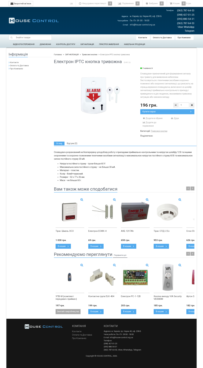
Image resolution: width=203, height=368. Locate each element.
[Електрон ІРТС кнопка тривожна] (97, 96)
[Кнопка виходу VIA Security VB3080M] (168, 277)
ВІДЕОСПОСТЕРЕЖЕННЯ (23, 44)
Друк (176, 118)
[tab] (59, 143)
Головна (58, 54)
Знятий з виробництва (68, 311)
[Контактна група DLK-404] (102, 277)
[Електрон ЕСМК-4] (102, 212)
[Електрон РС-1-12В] (135, 277)
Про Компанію (184, 37)
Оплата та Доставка (162, 37)
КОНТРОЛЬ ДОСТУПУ (65, 44)
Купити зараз (149, 111)
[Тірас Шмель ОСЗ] (70, 212)
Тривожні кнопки (89, 54)
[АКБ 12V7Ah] (135, 212)
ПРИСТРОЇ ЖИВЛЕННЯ (109, 44)
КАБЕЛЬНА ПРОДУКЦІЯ (134, 44)
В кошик (62, 246)
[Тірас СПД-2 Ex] (168, 212)
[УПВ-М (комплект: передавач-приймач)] (70, 277)
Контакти (142, 37)
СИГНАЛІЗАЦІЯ (87, 44)
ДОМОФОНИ (45, 44)
